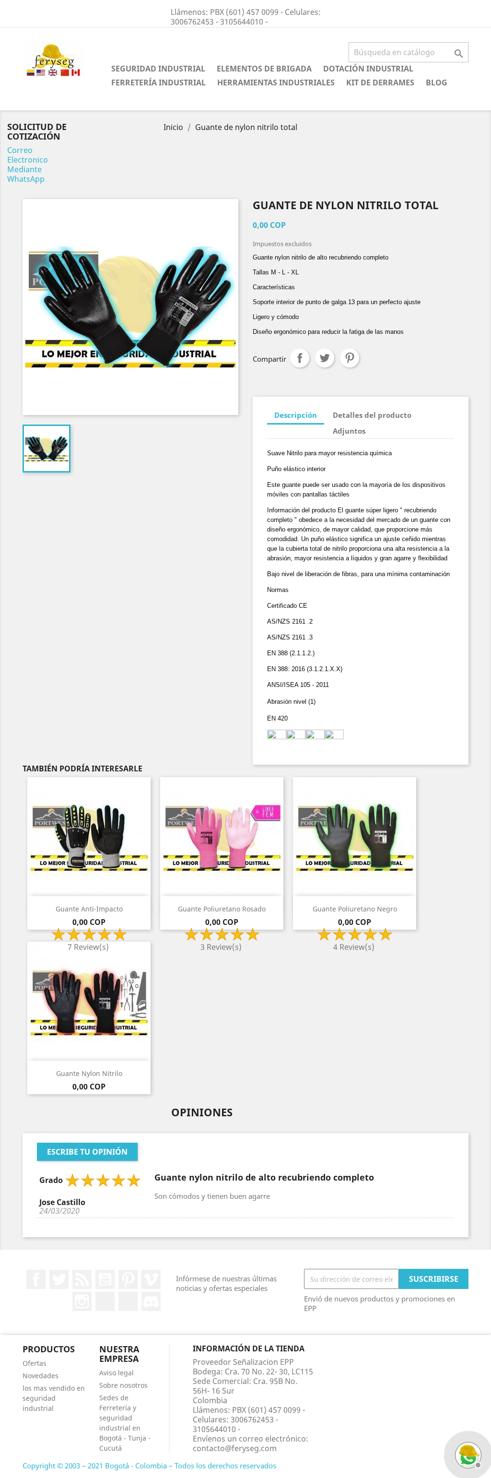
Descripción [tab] (295, 415)
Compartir (299, 357)
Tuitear (324, 357)
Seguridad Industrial (158, 68)
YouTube (105, 1279)
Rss (82, 1279)
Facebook (36, 1279)
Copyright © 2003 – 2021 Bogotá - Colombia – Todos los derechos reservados (149, 1465)
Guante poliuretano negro (355, 908)
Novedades (40, 1375)
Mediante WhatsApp (26, 174)
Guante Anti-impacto (89, 908)
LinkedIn (105, 1301)
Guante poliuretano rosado (222, 908)
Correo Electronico (27, 155)
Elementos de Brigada (264, 68)
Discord (151, 1301)
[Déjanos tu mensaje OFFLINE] (467, 1454)
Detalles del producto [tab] (372, 415)
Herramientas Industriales (276, 82)
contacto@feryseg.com (235, 1448)
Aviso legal (116, 1372)
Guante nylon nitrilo (89, 1073)
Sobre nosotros (123, 1385)
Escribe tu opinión (87, 1152)
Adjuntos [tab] (349, 431)
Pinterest (349, 357)
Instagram (82, 1301)
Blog (436, 82)
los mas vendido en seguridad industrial (54, 1398)
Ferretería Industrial (158, 82)
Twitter (59, 1279)
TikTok (128, 1301)
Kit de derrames (380, 82)
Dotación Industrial (368, 68)
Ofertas (35, 1363)
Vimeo (151, 1279)
